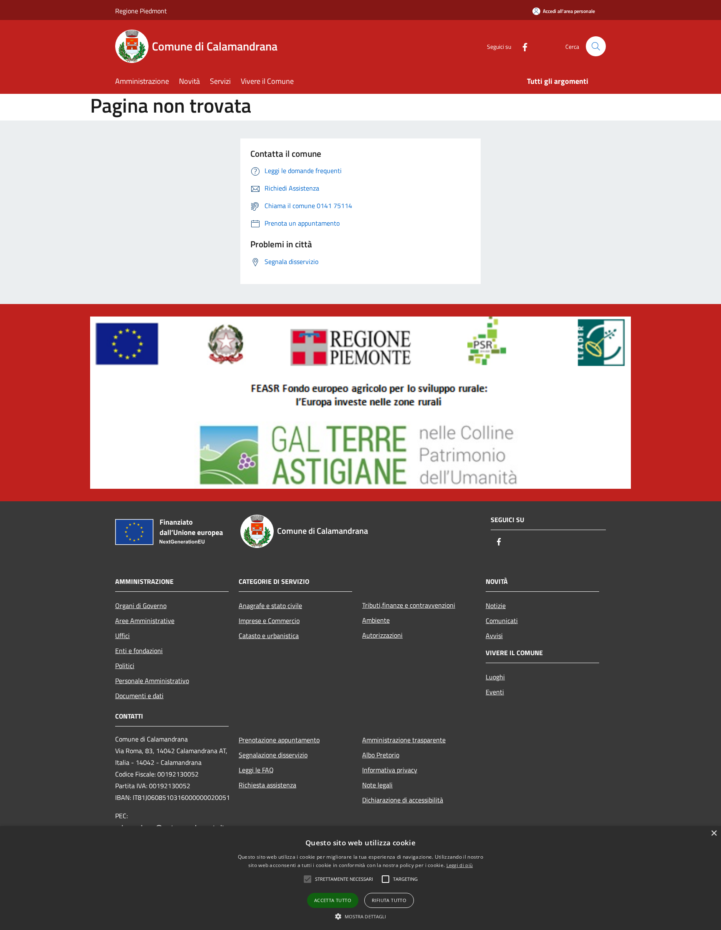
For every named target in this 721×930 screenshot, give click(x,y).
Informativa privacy (389, 770)
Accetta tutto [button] (332, 900)
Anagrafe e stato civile (270, 606)
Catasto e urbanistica (269, 636)
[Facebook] (521, 46)
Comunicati (502, 621)
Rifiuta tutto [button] (389, 900)
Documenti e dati (139, 696)
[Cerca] (596, 46)
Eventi (495, 692)
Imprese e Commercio (269, 621)
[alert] (360, 878)
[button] (360, 916)
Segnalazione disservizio (273, 755)
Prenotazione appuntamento (279, 740)
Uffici (122, 636)
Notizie (496, 606)
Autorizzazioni (382, 635)
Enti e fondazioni (139, 651)
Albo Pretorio (380, 755)
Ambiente (376, 620)
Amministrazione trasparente (404, 740)
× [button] (714, 833)
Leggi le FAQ (256, 770)
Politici (124, 666)
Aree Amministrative (144, 621)
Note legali (377, 785)
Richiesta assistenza (267, 785)
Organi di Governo (140, 606)
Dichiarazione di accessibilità (402, 800)
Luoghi (495, 677)
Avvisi (494, 636)
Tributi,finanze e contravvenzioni (408, 605)
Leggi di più (459, 865)
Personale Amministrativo (152, 681)
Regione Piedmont (141, 11)
